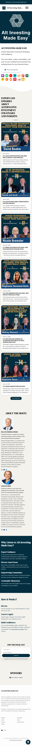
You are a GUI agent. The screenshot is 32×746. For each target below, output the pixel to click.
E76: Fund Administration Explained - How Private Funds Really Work (16, 294)
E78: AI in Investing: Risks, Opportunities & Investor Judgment (16, 202)
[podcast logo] (2, 470)
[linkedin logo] (6, 470)
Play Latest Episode (12, 70)
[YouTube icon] (2, 730)
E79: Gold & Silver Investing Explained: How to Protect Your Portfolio (15, 156)
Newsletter (19, 718)
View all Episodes (16, 398)
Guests (2, 720)
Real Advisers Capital (18, 629)
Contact (3, 724)
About (18, 720)
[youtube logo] (4, 470)
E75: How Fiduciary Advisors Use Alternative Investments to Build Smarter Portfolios (13, 340)
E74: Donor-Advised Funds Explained (14, 386)
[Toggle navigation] (27, 8)
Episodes (3, 718)
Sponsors (3, 722)
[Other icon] (5, 730)
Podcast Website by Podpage (15, 740)
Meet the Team (20, 722)
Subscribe (16, 655)
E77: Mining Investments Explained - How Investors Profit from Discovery (15, 248)
